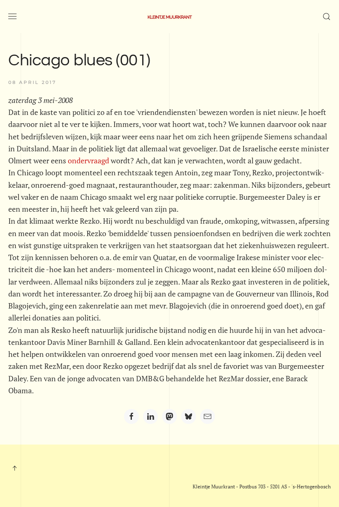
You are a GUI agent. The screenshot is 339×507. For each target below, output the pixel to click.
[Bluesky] (188, 416)
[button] (12, 16)
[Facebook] (131, 416)
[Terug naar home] (169, 16)
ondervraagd (88, 160)
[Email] (207, 416)
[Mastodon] (169, 416)
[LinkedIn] (150, 416)
